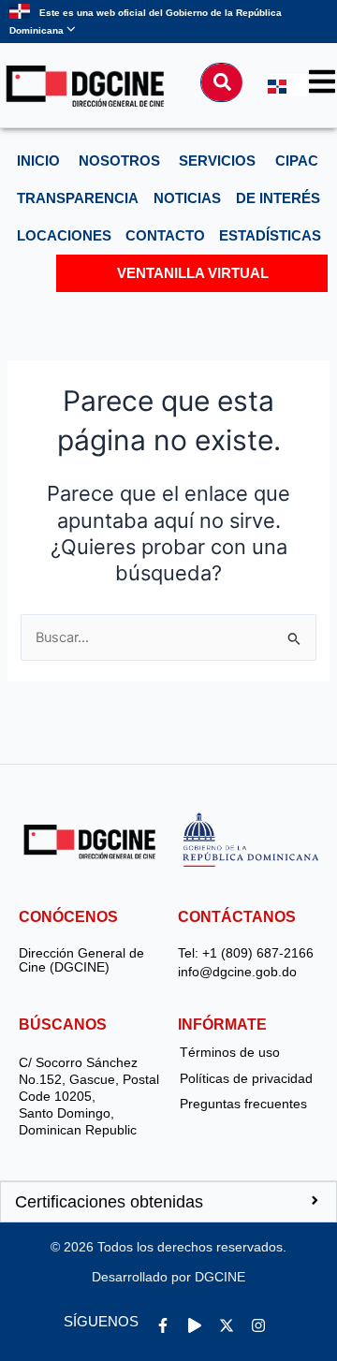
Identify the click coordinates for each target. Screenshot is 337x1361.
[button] (168, 1202)
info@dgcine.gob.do (237, 972)
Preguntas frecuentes (243, 1103)
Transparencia (78, 198)
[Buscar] (221, 82)
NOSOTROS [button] (119, 161)
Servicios (217, 161)
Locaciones (64, 235)
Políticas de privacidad (246, 1078)
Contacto (165, 235)
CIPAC (296, 161)
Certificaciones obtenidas (109, 1202)
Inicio (38, 161)
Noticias (187, 198)
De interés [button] (278, 198)
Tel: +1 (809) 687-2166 (246, 953)
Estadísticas (270, 235)
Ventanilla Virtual (193, 273)
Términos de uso (230, 1052)
